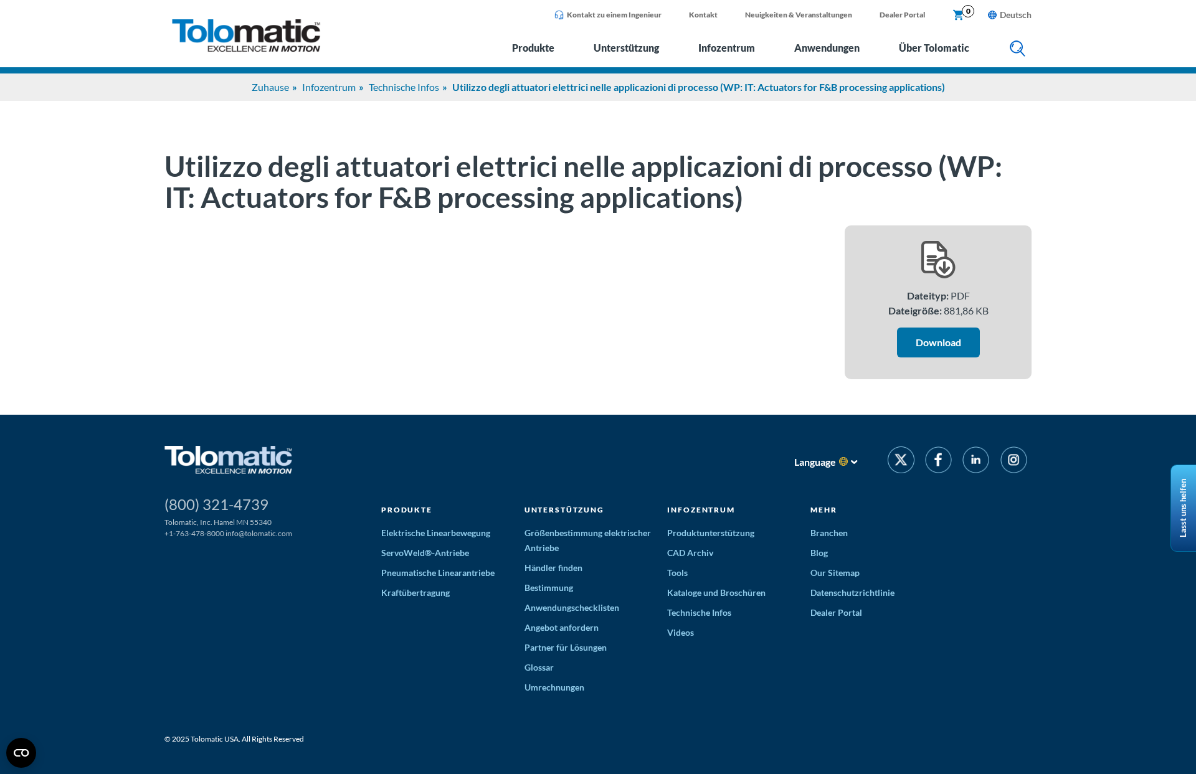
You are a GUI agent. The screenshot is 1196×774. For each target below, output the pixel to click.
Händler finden (553, 567)
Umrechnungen (554, 687)
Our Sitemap (835, 572)
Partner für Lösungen (565, 647)
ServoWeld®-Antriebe (425, 552)
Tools (677, 572)
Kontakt (703, 14)
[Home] (246, 48)
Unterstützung (626, 48)
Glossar (539, 667)
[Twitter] (901, 461)
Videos (680, 632)
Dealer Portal (902, 14)
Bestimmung (548, 587)
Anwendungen (827, 48)
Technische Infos (404, 87)
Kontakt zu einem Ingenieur (614, 14)
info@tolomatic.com (258, 533)
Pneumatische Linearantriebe (438, 572)
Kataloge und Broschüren (716, 592)
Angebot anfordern (561, 627)
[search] (1018, 49)
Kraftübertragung (415, 592)
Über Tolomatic (934, 48)
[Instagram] (1014, 461)
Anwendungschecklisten (571, 607)
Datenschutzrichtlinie (852, 592)
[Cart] (958, 15)
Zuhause (270, 87)
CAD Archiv (690, 552)
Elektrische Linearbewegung (435, 532)
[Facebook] (938, 461)
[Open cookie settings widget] (21, 753)
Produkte (533, 48)
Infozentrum (726, 48)
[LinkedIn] (976, 461)
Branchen (829, 532)
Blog (819, 552)
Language (815, 462)
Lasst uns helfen (1183, 508)
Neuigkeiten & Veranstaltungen (798, 14)
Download (938, 342)
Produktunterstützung (710, 532)
